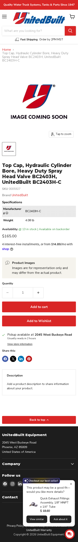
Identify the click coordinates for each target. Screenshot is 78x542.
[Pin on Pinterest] (29, 359)
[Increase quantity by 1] (38, 292)
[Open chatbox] (70, 534)
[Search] (70, 31)
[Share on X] (13, 359)
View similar (37, 519)
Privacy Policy (15, 526)
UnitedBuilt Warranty (39, 530)
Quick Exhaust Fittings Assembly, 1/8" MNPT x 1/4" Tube (54, 502)
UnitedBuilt (20, 195)
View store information (19, 344)
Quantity (7, 283)
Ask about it (60, 519)
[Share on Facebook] (5, 359)
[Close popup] (71, 484)
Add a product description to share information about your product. (38, 386)
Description (15, 375)
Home (6, 50)
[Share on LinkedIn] (21, 359)
